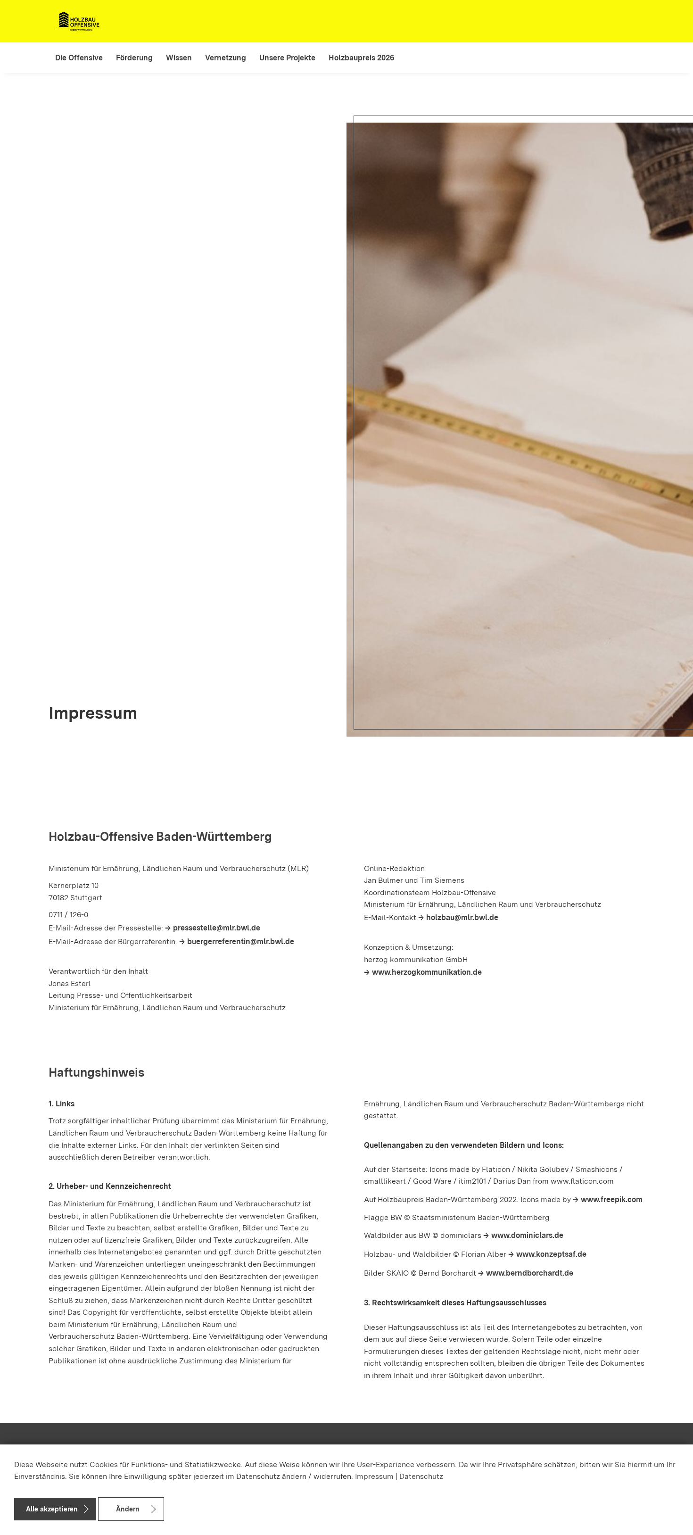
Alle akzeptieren (51, 1509)
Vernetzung (225, 57)
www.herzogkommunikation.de (427, 972)
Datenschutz (421, 1476)
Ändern (127, 1509)
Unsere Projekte (287, 57)
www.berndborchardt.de (529, 1273)
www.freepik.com (612, 1199)
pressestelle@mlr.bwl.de (216, 927)
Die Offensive (79, 57)
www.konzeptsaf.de (551, 1254)
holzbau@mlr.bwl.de (462, 917)
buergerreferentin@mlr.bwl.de (240, 941)
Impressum (374, 1476)
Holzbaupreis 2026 (361, 57)
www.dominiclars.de (527, 1235)
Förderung (134, 57)
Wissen (179, 57)
